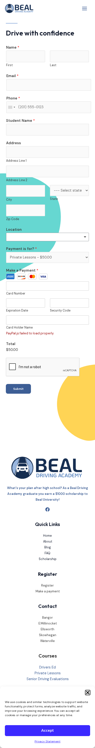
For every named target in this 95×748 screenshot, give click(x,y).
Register (47, 585)
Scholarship (48, 559)
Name (12, 47)
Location (14, 229)
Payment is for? (21, 249)
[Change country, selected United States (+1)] (11, 107)
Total (10, 344)
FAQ (47, 553)
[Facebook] (47, 509)
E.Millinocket (47, 623)
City (9, 200)
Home (47, 536)
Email (12, 76)
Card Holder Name (19, 327)
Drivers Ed (47, 667)
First (9, 65)
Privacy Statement (47, 741)
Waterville (47, 641)
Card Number (15, 293)
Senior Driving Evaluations (48, 679)
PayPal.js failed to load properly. (30, 333)
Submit (18, 389)
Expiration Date (17, 310)
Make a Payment (22, 270)
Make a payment (48, 591)
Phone (13, 98)
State (54, 199)
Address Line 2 (16, 180)
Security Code (60, 310)
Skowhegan (47, 635)
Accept (47, 730)
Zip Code (12, 219)
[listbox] (47, 237)
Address (13, 143)
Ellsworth (47, 629)
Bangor (47, 617)
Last (53, 65)
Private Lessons (48, 673)
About (47, 541)
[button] (87, 692)
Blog (47, 547)
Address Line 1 (16, 161)
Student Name (20, 120)
